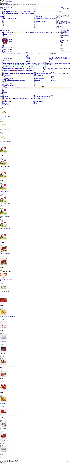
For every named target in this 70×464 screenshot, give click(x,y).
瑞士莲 (44, 21)
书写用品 (3, 64)
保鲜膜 (40, 101)
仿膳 (12, 53)
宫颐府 (39, 16)
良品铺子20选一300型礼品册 (38, 82)
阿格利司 (41, 32)
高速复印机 (20, 80)
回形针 (17, 63)
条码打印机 (27, 73)
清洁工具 (34, 95)
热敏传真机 (7, 75)
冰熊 (65, 52)
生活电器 (35, 72)
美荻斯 (6, 87)
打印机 (3, 72)
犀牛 (38, 32)
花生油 (3, 33)
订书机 (7, 63)
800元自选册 (15, 11)
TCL (43, 63)
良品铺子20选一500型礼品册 (46, 82)
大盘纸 (41, 98)
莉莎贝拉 (31, 32)
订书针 (9, 63)
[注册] (8, 1)
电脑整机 (3, 95)
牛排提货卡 (3, 14)
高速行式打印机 (31, 73)
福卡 (10, 18)
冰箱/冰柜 (36, 75)
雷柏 (49, 64)
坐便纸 (43, 98)
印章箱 (12, 70)
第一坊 (9, 34)
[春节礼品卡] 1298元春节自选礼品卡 (5, 141)
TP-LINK (55, 64)
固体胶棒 (4, 68)
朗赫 (51, 59)
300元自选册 (7, 11)
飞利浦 (55, 52)
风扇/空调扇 (43, 73)
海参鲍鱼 (35, 18)
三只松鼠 (57, 16)
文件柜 (25, 63)
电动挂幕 (5, 85)
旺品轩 (48, 18)
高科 (47, 63)
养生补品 (52, 76)
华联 (4, 18)
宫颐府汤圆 (65, 35)
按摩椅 (43, 78)
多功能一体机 (4, 77)
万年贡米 (57, 23)
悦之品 (69, 57)
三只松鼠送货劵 (4, 94)
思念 (6, 53)
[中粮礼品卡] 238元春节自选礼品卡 (5, 166)
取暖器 (46, 73)
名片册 (11, 66)
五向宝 (65, 23)
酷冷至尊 (67, 63)
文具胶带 (7, 68)
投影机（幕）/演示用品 (5, 84)
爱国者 (51, 64)
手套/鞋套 (37, 101)
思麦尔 (24, 32)
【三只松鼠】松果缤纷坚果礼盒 (4, 291)
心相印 (51, 69)
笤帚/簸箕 (45, 96)
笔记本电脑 (6, 96)
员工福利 (9, 4)
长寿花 (4, 39)
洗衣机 (41, 75)
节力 (48, 69)
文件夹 (3, 66)
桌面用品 (3, 62)
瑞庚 (23, 87)
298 (2, 16)
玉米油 (3, 38)
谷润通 (69, 21)
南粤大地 (29, 61)
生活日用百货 (45, 66)
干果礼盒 (3, 86)
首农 (34, 23)
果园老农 (13, 87)
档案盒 (24, 66)
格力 (60, 52)
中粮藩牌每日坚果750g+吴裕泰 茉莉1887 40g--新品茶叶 (8, 366)
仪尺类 (35, 63)
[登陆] (6, 1)
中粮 (34, 26)
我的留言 (66, 8)
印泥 (2, 70)
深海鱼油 (3, 43)
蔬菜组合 (27, 60)
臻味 (39, 18)
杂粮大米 (3, 30)
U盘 (2, 101)
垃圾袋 (34, 101)
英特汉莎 (58, 52)
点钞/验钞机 (5, 83)
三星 (54, 63)
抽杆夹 (16, 66)
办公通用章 (19, 70)
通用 (49, 69)
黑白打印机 (3, 73)
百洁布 (37, 96)
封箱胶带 (10, 68)
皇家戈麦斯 (10, 32)
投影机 (3, 85)
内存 (14, 98)
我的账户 (62, 7)
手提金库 (27, 70)
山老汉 (5, 49)
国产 (63, 68)
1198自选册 (19, 13)
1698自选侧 (32, 13)
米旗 (21, 53)
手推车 (36, 103)
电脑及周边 (50, 61)
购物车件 (60, 11)
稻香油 (3, 45)
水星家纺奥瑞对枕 (3, 341)
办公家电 (61, 50)
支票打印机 (17, 73)
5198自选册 (29, 13)
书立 (30, 63)
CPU (4, 98)
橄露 (55, 32)
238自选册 (6, 13)
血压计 (35, 78)
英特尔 (56, 63)
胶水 (2, 68)
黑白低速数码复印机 (16, 80)
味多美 (35, 4)
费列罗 (37, 21)
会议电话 (5, 103)
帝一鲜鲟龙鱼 (52, 95)
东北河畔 (63, 22)
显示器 (3, 98)
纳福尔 (3, 41)
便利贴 (20, 68)
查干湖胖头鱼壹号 (3, 378)
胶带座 (33, 63)
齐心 (44, 68)
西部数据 (61, 63)
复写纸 (7, 70)
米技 (50, 58)
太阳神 (62, 15)
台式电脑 (3, 96)
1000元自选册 (19, 11)
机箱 (16, 98)
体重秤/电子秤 (38, 78)
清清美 (66, 68)
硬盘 (9, 98)
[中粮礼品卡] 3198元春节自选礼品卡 (5, 253)
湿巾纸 (39, 98)
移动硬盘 (4, 101)
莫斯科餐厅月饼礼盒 (17, 4)
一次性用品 (34, 100)
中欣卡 (6, 18)
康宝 (55, 53)
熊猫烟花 (3, 92)
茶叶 (34, 27)
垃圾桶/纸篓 (42, 96)
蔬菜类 (27, 55)
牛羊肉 (35, 24)
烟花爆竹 (3, 91)
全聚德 (63, 57)
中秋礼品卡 (38, 4)
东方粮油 (62, 23)
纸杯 (35, 101)
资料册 (7, 66)
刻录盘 (9, 101)
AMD (57, 63)
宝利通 (49, 63)
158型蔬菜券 (28, 58)
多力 (12, 34)
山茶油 (3, 40)
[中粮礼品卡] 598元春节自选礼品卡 (5, 191)
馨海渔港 (43, 18)
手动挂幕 (8, 85)
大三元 (3, 53)
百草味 (17, 87)
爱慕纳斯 (25, 87)
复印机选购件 (24, 80)
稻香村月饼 (12, 4)
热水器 (43, 75)
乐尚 (45, 68)
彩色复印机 (7, 80)
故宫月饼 (59, 15)
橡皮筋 (25, 70)
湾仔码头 (8, 53)
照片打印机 (10, 73)
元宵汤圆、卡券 (58, 26)
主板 (6, 98)
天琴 (66, 58)
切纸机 (11, 83)
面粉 (2, 50)
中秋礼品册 (6, 4)
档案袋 (32, 66)
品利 (39, 32)
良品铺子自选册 (53, 80)
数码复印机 (11, 80)
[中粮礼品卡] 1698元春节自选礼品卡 (5, 228)
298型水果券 (35, 53)
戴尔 (52, 63)
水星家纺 (54, 68)
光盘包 (20, 66)
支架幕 (11, 85)
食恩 (62, 21)
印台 (5, 70)
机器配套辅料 (38, 80)
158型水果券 (28, 53)
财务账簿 (9, 70)
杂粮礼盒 (21, 4)
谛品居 (46, 18)
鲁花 (6, 34)
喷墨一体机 (3, 78)
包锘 (49, 32)
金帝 (42, 21)
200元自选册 (4, 11)
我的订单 (64, 8)
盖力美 (3, 49)
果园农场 (3, 87)
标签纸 (18, 68)
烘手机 (50, 73)
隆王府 (61, 21)
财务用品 (3, 69)
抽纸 (35, 98)
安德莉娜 (26, 32)
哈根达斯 (24, 4)
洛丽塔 (33, 32)
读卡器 (11, 101)
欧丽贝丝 (36, 32)
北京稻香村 (17, 53)
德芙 (39, 21)
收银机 (9, 83)
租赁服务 (35, 79)
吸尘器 (48, 73)
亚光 (48, 68)
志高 (53, 52)
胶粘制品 (3, 67)
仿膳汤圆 (62, 35)
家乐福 (3, 18)
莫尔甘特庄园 (14, 32)
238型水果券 (32, 53)
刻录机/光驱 (20, 98)
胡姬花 (5, 34)
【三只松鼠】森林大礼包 (3, 353)
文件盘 (23, 63)
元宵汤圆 (3, 52)
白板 (12, 83)
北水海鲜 (50, 18)
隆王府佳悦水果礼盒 (3, 428)
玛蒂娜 (57, 32)
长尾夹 (13, 63)
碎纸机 (3, 83)
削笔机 (37, 63)
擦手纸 (37, 98)
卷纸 (33, 98)
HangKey (53, 73)
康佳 (66, 52)
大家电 (35, 74)
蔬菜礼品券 (28, 57)
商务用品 (44, 71)
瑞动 (63, 73)
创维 (68, 52)
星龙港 (69, 15)
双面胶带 (15, 68)
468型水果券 (43, 53)
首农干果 (8, 87)
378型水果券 (39, 53)
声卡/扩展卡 (25, 98)
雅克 (45, 21)
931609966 (3, 462)
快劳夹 (13, 66)
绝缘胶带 (13, 68)
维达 (54, 69)
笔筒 (21, 63)
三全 (4, 53)
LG (45, 64)
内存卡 (7, 101)
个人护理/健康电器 (36, 77)
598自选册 (12, 13)
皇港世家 (55, 18)
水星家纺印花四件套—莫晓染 (4, 453)
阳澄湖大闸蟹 (30, 4)
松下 (50, 52)
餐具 (42, 101)
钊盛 (46, 69)
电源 (17, 98)
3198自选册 (25, 13)
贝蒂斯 (3, 32)
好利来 (14, 53)
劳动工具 (34, 102)
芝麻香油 (3, 47)
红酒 (34, 28)
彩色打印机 (7, 73)
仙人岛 (59, 17)
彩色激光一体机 (11, 78)
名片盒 (22, 66)
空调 (34, 75)
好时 (40, 21)
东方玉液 (5, 41)
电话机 (3, 103)
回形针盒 (39, 63)
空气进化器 (39, 73)
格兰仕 (53, 53)
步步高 (46, 63)
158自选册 (3, 13)
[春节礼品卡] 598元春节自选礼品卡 (5, 116)
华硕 (59, 63)
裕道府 (60, 23)
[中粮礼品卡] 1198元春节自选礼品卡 (5, 216)
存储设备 (3, 100)
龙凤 (23, 53)
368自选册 (9, 13)
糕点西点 (35, 15)
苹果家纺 (61, 68)
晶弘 (63, 52)
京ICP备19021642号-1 (8, 463)
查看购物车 (10, 1)
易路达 (50, 59)
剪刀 (15, 63)
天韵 (68, 68)
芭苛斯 (59, 32)
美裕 (67, 22)
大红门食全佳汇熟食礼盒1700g (4, 440)
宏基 (51, 63)
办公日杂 (34, 104)
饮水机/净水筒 (36, 73)
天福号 (50, 57)
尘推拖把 (39, 96)
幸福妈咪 (52, 68)
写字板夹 (42, 63)
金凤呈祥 (25, 53)
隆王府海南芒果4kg (3, 403)
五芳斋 (20, 53)
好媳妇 (45, 69)
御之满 (38, 18)
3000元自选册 (27, 11)
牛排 (34, 22)
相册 (25, 66)
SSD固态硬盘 (12, 98)
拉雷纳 (51, 32)
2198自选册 (22, 13)
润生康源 (10, 41)
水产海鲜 (35, 17)
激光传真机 (3, 75)
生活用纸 (34, 97)
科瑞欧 (28, 32)
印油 (4, 70)
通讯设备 (3, 102)
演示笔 (13, 85)
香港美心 (26, 4)
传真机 (3, 74)
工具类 (34, 103)
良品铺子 (55, 58)
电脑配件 (3, 97)
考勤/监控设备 (4, 81)
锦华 (57, 15)
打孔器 (29, 63)
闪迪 (53, 64)
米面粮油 (57, 19)
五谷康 (4, 51)
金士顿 (65, 63)
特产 (2, 89)
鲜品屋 (20, 87)
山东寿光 (27, 56)
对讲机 (8, 103)
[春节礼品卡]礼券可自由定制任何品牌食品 (6, 279)
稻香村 (33, 4)
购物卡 (3, 17)
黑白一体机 (7, 78)
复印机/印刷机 (4, 79)
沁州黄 (59, 22)
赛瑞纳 (8, 32)
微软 (46, 64)
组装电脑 (31, 98)
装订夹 (11, 63)
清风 (53, 69)
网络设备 (3, 104)
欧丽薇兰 (5, 32)
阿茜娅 (22, 32)
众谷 (41, 18)
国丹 (57, 22)
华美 (29, 11)
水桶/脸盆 (34, 96)
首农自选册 (2, 8)
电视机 (39, 75)
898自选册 (15, 13)
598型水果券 (47, 53)
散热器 (23, 98)
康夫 (49, 68)
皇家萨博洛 (44, 32)
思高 (64, 68)
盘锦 (69, 22)
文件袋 (5, 66)
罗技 (48, 64)
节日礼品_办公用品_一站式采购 (4, 0)
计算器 (3, 63)
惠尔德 (19, 32)
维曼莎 (60, 73)
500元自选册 (11, 11)
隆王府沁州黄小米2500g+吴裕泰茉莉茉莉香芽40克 (7, 316)
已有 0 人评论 (2, 107)
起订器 (5, 63)
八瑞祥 (65, 57)
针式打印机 (13, 73)
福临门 (11, 34)
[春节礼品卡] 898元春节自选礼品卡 (5, 129)
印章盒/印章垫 (15, 70)
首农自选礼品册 (4, 9)
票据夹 (18, 66)
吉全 (69, 23)
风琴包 (30, 66)
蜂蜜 (34, 19)
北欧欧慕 (50, 53)
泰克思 (62, 73)
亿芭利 (17, 32)
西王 (2, 39)
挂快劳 (9, 66)
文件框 (27, 63)
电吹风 (41, 78)
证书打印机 (20, 73)
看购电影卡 (12, 18)
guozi (56, 68)
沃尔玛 (9, 18)
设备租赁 (35, 80)
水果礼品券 (28, 52)
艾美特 (52, 52)
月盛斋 (61, 57)
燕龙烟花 (6, 92)
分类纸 (28, 66)
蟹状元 (35, 84)
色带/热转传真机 (11, 75)
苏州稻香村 (64, 15)
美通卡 (16, 18)
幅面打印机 (24, 73)
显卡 (7, 98)
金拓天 (8, 41)
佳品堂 (53, 18)
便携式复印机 (4, 80)
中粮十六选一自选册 (5, 12)
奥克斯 (62, 52)
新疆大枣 (3, 90)
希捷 (63, 63)
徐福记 (35, 21)
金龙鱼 (3, 34)
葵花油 (3, 35)
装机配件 (29, 98)
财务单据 (22, 70)
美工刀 (19, 63)
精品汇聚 (35, 13)
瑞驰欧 (54, 32)
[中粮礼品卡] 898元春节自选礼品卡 (5, 203)
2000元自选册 (23, 11)
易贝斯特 (47, 32)
